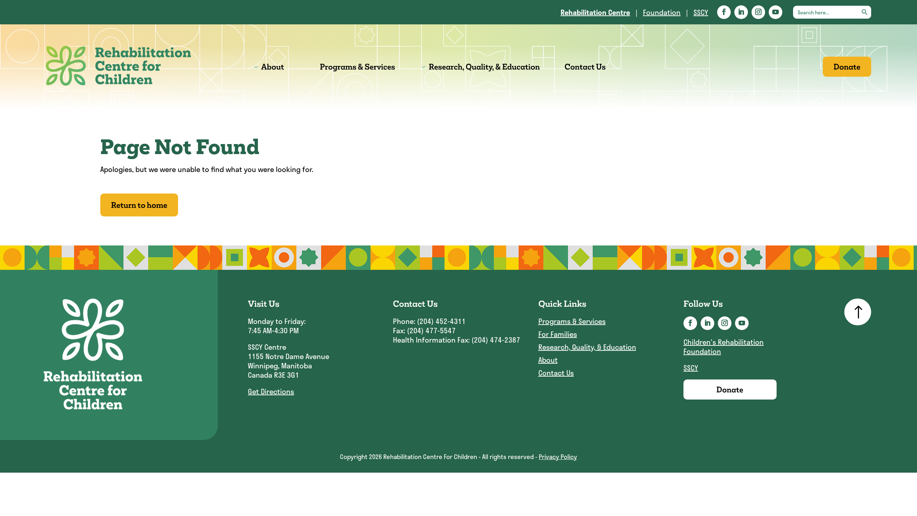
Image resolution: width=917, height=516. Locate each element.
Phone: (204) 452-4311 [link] (429, 321)
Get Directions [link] (271, 391)
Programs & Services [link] (357, 67)
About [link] (272, 67)
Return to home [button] (139, 205)
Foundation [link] (662, 12)
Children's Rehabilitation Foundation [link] (723, 346)
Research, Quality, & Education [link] (484, 67)
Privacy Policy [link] (558, 456)
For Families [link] (557, 334)
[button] (724, 12)
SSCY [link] (700, 12)
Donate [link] (847, 67)
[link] (595, 12)
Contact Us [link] (585, 67)
